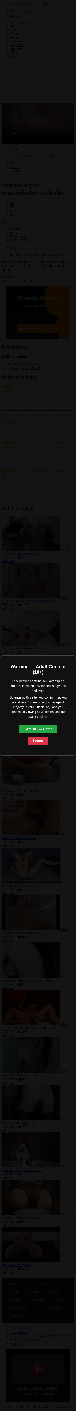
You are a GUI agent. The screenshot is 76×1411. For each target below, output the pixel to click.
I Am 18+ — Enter (38, 729)
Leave (38, 741)
